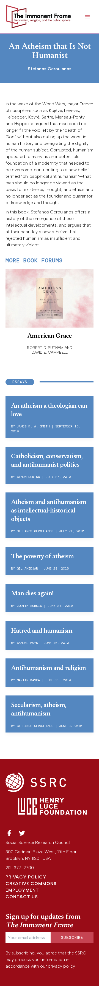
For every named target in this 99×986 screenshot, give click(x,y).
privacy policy (61, 966)
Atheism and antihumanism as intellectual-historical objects (48, 510)
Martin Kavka (28, 680)
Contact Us (22, 896)
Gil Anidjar (27, 568)
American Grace (49, 336)
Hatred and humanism (41, 631)
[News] (9, 833)
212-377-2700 (20, 867)
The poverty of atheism (42, 556)
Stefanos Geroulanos (35, 531)
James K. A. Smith (33, 426)
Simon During (28, 477)
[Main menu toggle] (87, 17)
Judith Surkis (29, 606)
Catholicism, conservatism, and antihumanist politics (47, 460)
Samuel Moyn (27, 643)
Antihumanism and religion (48, 668)
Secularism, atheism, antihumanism (38, 709)
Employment (22, 890)
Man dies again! (32, 593)
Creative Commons (31, 883)
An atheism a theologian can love (49, 410)
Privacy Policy (26, 877)
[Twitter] (22, 833)
